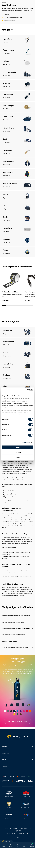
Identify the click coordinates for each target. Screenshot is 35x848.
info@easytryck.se (23, 833)
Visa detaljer (26, 442)
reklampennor (19, 552)
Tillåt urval (17, 452)
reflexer (16, 467)
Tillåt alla (17, 447)
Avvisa (18, 457)
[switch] (30, 424)
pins (8, 554)
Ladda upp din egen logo (17, 721)
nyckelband (5, 467)
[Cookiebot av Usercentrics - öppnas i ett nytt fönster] (25, 390)
